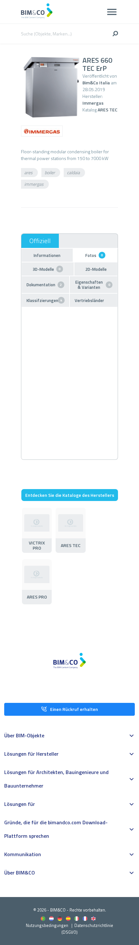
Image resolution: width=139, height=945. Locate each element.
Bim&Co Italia (96, 82)
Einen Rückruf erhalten (74, 709)
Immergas (92, 102)
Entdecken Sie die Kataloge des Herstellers (69, 495)
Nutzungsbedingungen (47, 925)
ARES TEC (107, 109)
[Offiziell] (40, 241)
